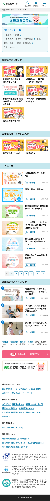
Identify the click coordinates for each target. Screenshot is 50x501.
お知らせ (5, 393)
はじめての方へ (8, 389)
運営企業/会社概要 (9, 439)
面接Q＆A (6, 416)
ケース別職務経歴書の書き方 (13, 412)
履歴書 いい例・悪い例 (34, 404)
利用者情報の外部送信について (14, 447)
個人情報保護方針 (34, 443)
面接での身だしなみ (33, 412)
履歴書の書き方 (18, 404)
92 (38, 274)
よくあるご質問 (35, 389)
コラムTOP (6, 404)
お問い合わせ (16, 393)
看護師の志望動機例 (9, 408)
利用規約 (23, 439)
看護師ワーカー (8, 10)
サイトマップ (27, 393)
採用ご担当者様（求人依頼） (13, 428)
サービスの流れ (21, 389)
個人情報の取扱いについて (12, 443)
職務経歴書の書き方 (26, 408)
